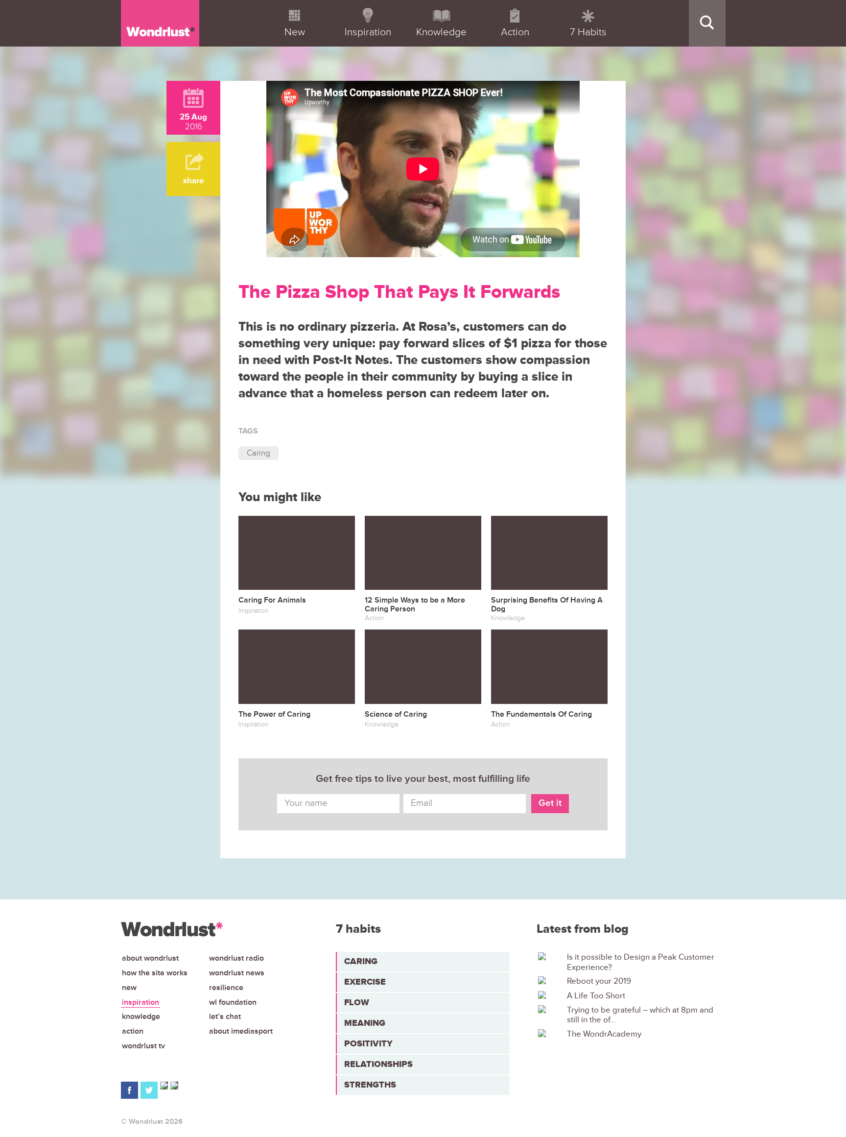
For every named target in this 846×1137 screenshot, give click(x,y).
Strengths (370, 1084)
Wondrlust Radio (236, 958)
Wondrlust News (236, 973)
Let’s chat (225, 1016)
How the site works (155, 973)
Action (132, 1031)
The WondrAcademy (604, 1034)
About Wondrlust (150, 958)
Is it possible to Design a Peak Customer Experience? (640, 962)
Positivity (368, 1043)
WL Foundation (233, 1002)
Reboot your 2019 (599, 981)
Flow (356, 1002)
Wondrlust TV (143, 1046)
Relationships (378, 1064)
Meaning (364, 1022)
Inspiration (140, 1002)
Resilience (226, 987)
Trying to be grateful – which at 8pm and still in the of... (640, 1015)
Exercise (365, 981)
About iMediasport (241, 1031)
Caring (258, 453)
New (129, 987)
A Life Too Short (596, 996)
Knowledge (141, 1016)
